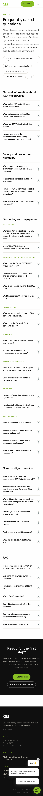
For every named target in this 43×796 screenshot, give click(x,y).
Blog (4, 777)
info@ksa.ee (8, 774)
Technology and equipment (15, 71)
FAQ (30, 77)
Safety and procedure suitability (17, 66)
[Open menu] (38, 3)
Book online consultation (21, 684)
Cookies (25, 793)
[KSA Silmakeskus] (5, 4)
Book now (27, 4)
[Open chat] (37, 790)
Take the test (21, 677)
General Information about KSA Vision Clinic (19, 59)
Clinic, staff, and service (14, 77)
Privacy (18, 793)
